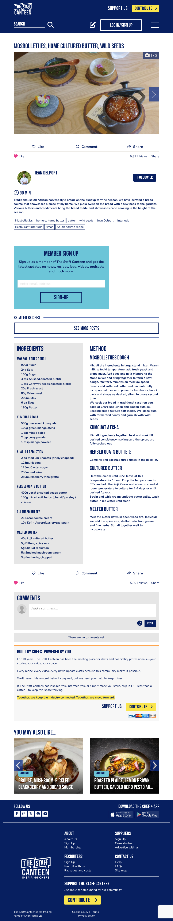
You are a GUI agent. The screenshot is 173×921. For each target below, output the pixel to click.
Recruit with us (74, 866)
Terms (95, 912)
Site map (121, 870)
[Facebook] (17, 814)
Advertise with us (127, 847)
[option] (86, 93)
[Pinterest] (38, 814)
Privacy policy (86, 915)
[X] (31, 814)
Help (118, 862)
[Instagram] (24, 814)
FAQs (118, 866)
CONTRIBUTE (143, 8)
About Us (70, 839)
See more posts (86, 328)
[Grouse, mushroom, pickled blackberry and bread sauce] (48, 766)
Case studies (123, 843)
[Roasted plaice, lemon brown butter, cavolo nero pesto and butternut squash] (124, 766)
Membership (72, 847)
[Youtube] (45, 814)
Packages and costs (77, 870)
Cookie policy (80, 912)
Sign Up (69, 843)
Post (150, 623)
